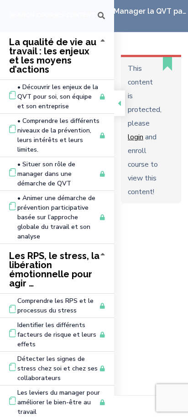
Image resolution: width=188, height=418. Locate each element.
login (135, 137)
